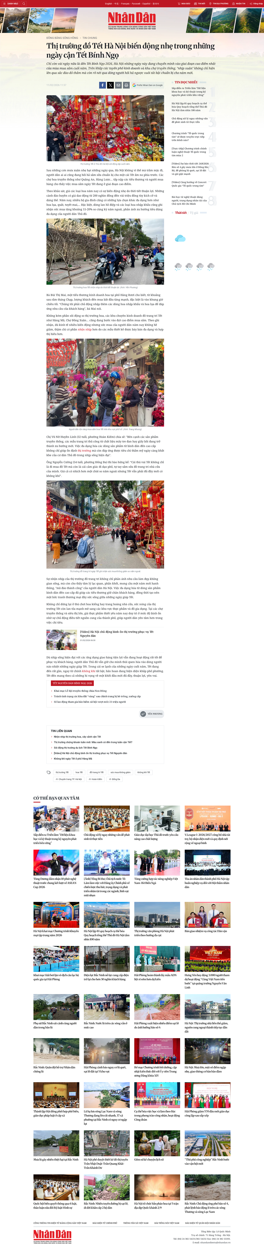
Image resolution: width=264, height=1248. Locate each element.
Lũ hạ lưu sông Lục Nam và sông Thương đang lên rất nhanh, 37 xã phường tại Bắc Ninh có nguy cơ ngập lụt (105, 1117)
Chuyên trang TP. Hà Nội (70, 779)
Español (146, 3)
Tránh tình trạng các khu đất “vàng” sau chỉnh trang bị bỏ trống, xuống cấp (97, 696)
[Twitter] (110, 85)
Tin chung (89, 38)
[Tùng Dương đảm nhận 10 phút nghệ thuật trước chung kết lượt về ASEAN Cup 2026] (56, 863)
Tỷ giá (194, 213)
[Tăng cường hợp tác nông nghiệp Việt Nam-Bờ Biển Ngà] (157, 863)
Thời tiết (181, 213)
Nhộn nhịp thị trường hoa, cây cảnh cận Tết (77, 736)
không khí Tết (144, 772)
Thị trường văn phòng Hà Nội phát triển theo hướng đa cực (154, 933)
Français (125, 3)
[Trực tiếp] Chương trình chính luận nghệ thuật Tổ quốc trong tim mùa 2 (189, 152)
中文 (116, 3)
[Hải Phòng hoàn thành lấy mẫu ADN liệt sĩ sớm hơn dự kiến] (157, 959)
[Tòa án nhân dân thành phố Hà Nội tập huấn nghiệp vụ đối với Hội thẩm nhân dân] (208, 863)
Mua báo (186, 3)
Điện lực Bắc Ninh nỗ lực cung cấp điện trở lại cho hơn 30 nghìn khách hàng (106, 977)
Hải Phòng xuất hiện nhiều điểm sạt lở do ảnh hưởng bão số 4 (156, 1025)
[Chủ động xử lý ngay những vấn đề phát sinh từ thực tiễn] (107, 818)
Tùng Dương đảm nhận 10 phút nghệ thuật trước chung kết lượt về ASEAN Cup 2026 (54, 883)
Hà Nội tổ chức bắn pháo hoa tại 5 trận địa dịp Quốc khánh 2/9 (156, 1205)
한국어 (156, 3)
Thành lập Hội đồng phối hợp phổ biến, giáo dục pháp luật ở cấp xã (56, 1113)
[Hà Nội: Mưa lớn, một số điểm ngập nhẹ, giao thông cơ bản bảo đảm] (208, 1051)
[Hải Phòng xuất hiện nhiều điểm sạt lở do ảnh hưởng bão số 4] (157, 1007)
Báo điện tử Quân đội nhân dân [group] (202, 1223)
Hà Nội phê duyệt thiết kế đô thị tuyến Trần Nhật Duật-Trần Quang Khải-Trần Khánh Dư (106, 1164)
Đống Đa (116, 779)
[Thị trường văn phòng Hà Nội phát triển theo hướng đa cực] (157, 915)
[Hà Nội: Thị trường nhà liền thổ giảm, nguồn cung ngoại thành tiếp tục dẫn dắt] (208, 1007)
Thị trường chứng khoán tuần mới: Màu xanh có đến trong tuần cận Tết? (93, 742)
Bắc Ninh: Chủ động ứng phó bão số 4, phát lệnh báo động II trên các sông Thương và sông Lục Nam (207, 1208)
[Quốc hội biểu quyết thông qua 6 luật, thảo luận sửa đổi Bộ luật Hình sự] (56, 1187)
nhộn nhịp (85, 329)
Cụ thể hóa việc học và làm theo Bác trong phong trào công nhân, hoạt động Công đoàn (157, 1115)
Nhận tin (240, 3)
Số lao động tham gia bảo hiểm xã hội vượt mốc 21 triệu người (90, 701)
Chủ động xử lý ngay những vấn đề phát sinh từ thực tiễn (190, 120)
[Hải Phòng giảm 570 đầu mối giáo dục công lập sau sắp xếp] (208, 1095)
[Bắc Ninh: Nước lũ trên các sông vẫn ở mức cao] (107, 1007)
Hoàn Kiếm (96, 779)
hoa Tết (79, 772)
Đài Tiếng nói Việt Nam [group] (166, 1223)
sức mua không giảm (120, 772)
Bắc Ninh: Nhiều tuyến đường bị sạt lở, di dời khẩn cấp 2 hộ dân (106, 1205)
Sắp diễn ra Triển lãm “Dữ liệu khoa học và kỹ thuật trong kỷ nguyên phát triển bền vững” (189, 91)
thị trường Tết (62, 772)
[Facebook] (102, 85)
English (108, 3)
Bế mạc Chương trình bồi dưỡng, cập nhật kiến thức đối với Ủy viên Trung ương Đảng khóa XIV (155, 1071)
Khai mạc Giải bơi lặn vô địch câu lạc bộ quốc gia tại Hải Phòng (56, 977)
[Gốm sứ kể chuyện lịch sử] (157, 1143)
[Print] (126, 85)
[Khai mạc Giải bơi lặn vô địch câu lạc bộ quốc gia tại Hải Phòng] (56, 959)
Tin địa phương (220, 3)
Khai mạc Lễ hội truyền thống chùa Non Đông (80, 691)
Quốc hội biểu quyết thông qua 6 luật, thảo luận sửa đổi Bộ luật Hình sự (55, 1205)
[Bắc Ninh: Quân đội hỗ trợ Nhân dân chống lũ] (56, 1051)
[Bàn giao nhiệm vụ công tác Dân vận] (208, 915)
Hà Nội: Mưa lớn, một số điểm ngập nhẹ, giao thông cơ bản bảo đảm (205, 1069)
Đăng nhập (258, 3)
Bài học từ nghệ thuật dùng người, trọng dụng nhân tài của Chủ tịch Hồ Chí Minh (189, 200)
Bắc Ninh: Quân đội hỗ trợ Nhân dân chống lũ (54, 1069)
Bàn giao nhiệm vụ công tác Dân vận (206, 931)
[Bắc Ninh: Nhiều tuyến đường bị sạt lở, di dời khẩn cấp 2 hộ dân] (107, 1187)
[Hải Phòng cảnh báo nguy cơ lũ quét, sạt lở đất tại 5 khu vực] (107, 1051)
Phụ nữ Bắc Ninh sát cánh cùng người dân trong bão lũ (55, 1025)
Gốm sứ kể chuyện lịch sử (149, 1159)
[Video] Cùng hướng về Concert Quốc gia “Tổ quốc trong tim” (189, 184)
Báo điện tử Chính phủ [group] (105, 1223)
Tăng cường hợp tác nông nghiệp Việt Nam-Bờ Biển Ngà (156, 881)
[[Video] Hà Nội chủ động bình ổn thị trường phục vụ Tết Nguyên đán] (61, 640)
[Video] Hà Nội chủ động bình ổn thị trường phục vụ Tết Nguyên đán (117, 633)
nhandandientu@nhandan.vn (215, 1242)
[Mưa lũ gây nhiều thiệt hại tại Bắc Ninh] (56, 1143)
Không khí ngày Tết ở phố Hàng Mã (73, 758)
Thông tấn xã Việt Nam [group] (135, 1223)
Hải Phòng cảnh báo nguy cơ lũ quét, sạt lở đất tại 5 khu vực (105, 1069)
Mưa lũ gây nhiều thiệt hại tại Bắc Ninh (55, 1159)
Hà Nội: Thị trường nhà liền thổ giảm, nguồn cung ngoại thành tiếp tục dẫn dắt (206, 1027)
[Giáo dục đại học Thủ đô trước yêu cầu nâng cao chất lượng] (157, 818)
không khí (88, 671)
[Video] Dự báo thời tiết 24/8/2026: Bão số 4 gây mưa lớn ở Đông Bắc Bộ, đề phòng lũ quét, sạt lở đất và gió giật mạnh (190, 168)
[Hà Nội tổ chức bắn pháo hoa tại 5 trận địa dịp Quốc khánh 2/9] (157, 1187)
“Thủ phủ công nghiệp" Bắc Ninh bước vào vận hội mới (207, 1161)
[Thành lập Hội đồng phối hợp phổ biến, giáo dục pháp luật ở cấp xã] (56, 1095)
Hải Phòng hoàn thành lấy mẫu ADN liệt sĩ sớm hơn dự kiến (155, 977)
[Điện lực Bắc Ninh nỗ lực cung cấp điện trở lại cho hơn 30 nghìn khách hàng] (107, 959)
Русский (136, 3)
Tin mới (201, 3)
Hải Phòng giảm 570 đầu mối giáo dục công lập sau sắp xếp (207, 1113)
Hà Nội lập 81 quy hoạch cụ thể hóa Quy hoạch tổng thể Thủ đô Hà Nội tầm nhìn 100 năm (189, 107)
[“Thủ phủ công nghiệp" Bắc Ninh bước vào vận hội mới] (208, 1143)
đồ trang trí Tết (97, 772)
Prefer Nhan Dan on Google (150, 85)
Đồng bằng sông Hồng (62, 38)
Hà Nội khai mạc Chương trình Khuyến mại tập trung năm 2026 (56, 933)
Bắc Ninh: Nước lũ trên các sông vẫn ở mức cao (105, 1025)
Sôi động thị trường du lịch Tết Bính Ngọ (75, 747)
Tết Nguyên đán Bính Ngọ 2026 (72, 683)
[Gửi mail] (118, 85)
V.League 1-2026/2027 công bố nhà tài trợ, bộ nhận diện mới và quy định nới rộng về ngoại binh (207, 839)
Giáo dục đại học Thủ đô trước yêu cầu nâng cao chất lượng (156, 837)
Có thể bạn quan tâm (56, 798)
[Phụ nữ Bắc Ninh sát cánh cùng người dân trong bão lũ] (56, 1007)
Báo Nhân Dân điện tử (132, 21)
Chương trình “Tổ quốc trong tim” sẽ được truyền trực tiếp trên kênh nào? (188, 137)
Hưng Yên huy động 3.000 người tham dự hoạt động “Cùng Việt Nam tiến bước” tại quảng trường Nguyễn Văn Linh (207, 981)
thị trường (84, 450)
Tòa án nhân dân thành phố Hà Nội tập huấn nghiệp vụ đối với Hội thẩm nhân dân (207, 883)
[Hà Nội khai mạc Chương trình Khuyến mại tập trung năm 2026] (56, 915)
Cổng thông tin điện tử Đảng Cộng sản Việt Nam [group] (59, 1223)
